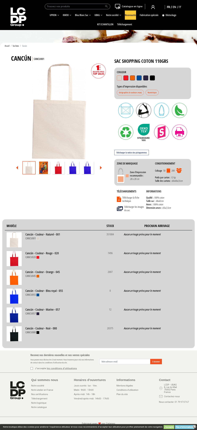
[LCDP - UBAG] (18, 16)
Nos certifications (39, 394)
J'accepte (169, 427)
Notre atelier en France (42, 390)
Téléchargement (39, 398)
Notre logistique (38, 403)
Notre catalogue (39, 407)
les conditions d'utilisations (62, 368)
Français (169, 6)
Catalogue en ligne (132, 6)
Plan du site (122, 394)
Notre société (37, 385)
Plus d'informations (184, 427)
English (175, 6)
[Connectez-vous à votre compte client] (153, 7)
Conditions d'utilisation (127, 390)
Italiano (180, 6)
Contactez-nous (172, 396)
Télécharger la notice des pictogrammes (131, 152)
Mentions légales (125, 385)
